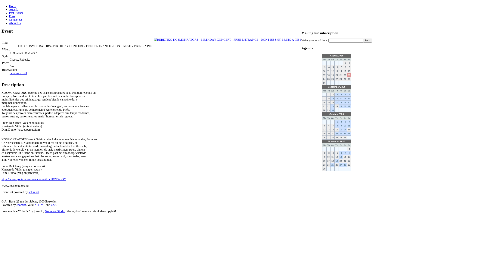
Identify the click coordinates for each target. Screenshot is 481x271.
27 (349, 106)
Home (12, 6)
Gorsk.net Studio (55, 211)
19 (345, 102)
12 (345, 98)
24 (345, 133)
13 (349, 98)
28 (345, 165)
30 (332, 110)
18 (341, 102)
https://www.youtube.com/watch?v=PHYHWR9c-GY (34, 179)
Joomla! (21, 204)
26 (345, 106)
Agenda (13, 9)
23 (332, 106)
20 (349, 102)
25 (341, 106)
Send (367, 40)
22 (337, 133)
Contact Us (15, 19)
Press (12, 16)
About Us (15, 23)
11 (341, 98)
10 (337, 98)
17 (337, 102)
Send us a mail (18, 73)
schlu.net (34, 192)
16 (341, 130)
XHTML (39, 204)
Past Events (16, 12)
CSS (53, 204)
